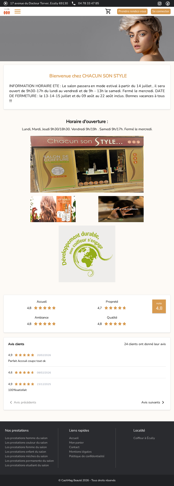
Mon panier (76, 443)
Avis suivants (150, 402)
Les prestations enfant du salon (25, 452)
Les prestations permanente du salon (29, 461)
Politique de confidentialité (86, 456)
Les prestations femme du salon (26, 447)
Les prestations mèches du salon (26, 456)
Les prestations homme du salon (26, 438)
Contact (74, 447)
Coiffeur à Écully (144, 438)
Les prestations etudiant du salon (27, 465)
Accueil (74, 438)
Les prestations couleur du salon (26, 443)
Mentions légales (80, 452)
